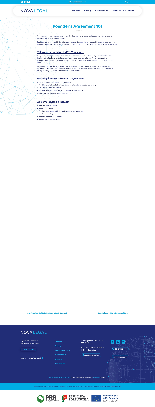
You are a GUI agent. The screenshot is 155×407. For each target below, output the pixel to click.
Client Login (27, 349)
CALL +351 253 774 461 (77, 2)
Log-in (127, 2)
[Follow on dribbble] (28, 2)
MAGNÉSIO (103, 377)
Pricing (87, 11)
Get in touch (128, 11)
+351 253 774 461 (120, 357)
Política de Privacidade (77, 377)
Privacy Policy (89, 377)
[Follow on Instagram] (25, 2)
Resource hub (101, 11)
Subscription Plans (62, 350)
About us (116, 11)
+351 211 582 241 (120, 349)
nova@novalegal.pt (91, 355)
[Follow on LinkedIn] (22, 2)
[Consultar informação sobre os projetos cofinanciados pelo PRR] (77, 398)
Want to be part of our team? (31, 358)
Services (76, 11)
